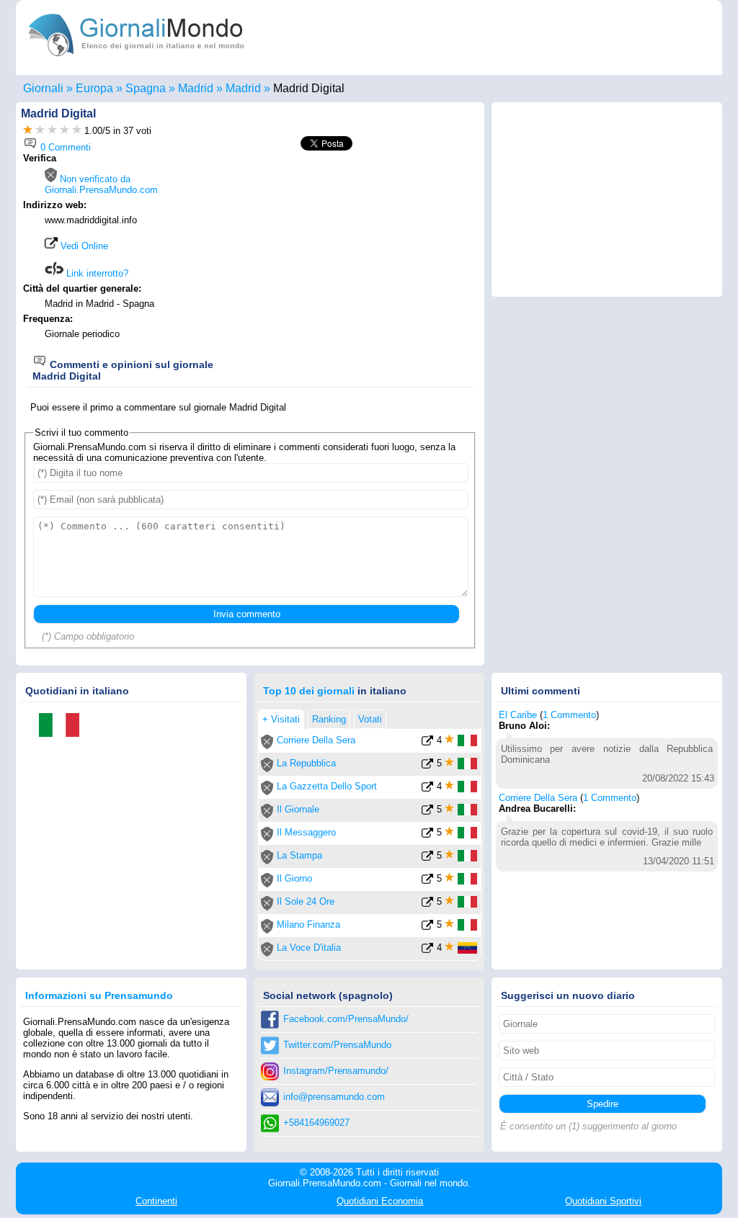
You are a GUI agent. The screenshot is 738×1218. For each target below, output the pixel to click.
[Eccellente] (76, 130)
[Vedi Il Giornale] (427, 812)
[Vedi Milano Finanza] (427, 927)
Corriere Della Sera (316, 740)
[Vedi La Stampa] (427, 858)
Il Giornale (298, 809)
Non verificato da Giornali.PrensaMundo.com (101, 184)
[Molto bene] (64, 130)
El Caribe (518, 714)
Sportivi (603, 1201)
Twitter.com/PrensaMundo (337, 1044)
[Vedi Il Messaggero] (427, 835)
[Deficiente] (27, 130)
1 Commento (569, 714)
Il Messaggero (306, 832)
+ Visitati (281, 719)
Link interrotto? (95, 273)
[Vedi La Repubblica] (427, 766)
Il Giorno (294, 878)
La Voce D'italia (309, 947)
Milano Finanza (308, 924)
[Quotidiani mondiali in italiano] (137, 60)
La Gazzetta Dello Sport (327, 786)
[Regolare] (40, 130)
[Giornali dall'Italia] (467, 743)
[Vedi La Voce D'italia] (427, 950)
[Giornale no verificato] (267, 745)
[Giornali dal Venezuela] (467, 950)
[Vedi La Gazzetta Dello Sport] (427, 789)
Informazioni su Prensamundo (99, 995)
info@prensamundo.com (334, 1096)
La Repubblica (306, 763)
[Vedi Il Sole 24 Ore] (427, 904)
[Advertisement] (356, 253)
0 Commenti (64, 147)
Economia (380, 1201)
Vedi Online (83, 246)
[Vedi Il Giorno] (427, 881)
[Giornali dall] (64, 726)
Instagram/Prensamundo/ (335, 1070)
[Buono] (52, 130)
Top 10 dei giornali (309, 691)
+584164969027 (316, 1122)
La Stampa (299, 855)
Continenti (156, 1201)
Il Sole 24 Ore (305, 901)
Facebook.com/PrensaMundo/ (346, 1018)
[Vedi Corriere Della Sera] (427, 743)
